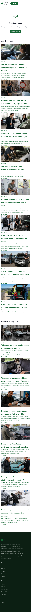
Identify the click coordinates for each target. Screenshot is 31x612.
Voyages (3, 571)
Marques (3, 568)
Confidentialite (4, 592)
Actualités (3, 566)
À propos (3, 584)
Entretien (3, 576)
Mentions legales (4, 589)
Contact (2, 602)
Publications (3, 586)
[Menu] (20, 3)
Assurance (3, 573)
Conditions (3, 594)
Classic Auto (6, 3)
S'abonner (14, 3)
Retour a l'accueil (15, 31)
